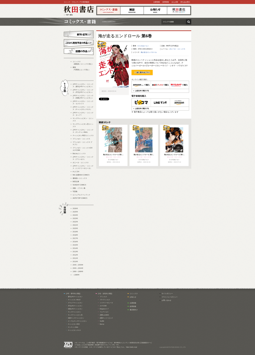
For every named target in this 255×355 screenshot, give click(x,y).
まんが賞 (174, 2)
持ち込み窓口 (185, 2)
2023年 (75, 218)
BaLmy (102, 324)
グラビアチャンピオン (75, 303)
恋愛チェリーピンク (106, 318)
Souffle (102, 321)
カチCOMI (103, 306)
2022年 (75, 222)
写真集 (75, 191)
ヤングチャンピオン (74, 312)
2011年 (75, 258)
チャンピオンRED (74, 324)
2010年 (75, 262)
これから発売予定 (79, 42)
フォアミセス (104, 312)
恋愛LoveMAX (104, 315)
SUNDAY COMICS (79, 185)
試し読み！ (135, 75)
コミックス (108, 10)
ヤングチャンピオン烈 (75, 315)
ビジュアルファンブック (81, 195)
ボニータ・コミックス (177, 49)
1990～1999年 (78, 271)
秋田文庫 (76, 181)
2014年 (75, 248)
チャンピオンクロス (74, 330)
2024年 (75, 215)
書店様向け (134, 310)
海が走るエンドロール (119, 36)
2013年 (75, 252)
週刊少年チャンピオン (75, 296)
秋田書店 (79, 11)
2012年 (75, 255)
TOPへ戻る (68, 15)
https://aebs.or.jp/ (131, 347)
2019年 (75, 232)
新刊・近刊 (79, 34)
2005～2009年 (78, 265)
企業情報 (156, 2)
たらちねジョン (143, 46)
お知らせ (155, 10)
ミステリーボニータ (106, 303)
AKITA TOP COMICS (80, 198)
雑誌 (132, 10)
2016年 (75, 242)
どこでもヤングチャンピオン (77, 321)
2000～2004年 (78, 268)
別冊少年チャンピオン (75, 309)
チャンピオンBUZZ (74, 299)
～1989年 (76, 275)
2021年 (75, 225)
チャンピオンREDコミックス (83, 135)
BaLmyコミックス (79, 153)
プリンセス (103, 296)
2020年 (75, 228)
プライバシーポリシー (170, 297)
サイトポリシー (167, 293)
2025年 (75, 212)
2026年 (75, 208)
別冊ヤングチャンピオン (76, 318)
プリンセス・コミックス (81, 139)
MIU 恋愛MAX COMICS (81, 175)
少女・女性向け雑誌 (105, 293)
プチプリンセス (105, 299)
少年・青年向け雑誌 (73, 293)
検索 (188, 21)
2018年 (75, 235)
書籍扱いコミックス (80, 178)
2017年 (75, 238)
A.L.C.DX (76, 172)
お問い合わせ (166, 300)
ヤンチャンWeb (73, 327)
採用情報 (165, 2)
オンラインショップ (178, 10)
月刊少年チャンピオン (75, 306)
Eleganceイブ (104, 309)
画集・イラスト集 (79, 188)
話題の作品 (79, 51)
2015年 (75, 245)
